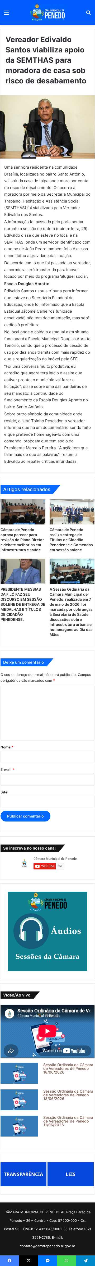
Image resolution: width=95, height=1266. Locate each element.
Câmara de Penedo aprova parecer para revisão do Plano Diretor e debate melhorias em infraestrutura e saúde (22, 539)
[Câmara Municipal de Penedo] (47, 12)
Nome (7, 747)
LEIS (70, 1174)
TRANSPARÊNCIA (23, 1174)
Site (4, 792)
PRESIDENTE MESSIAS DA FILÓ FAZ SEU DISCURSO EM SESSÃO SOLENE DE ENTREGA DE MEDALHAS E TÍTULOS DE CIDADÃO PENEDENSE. (23, 604)
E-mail (7, 769)
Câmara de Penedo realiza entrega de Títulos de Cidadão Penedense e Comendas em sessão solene (71, 539)
